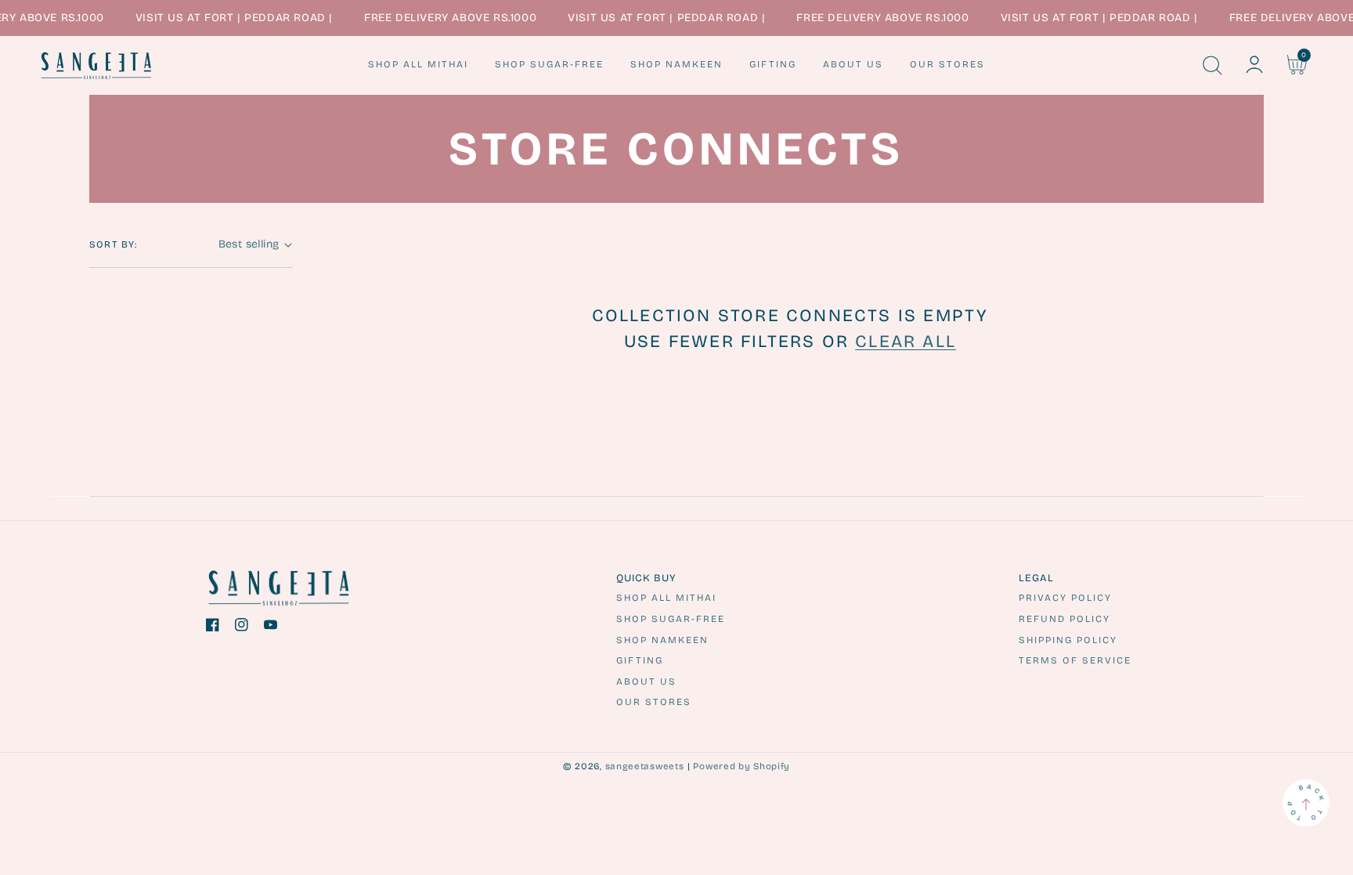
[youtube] (270, 628)
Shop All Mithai (666, 597)
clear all (905, 341)
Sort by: (113, 244)
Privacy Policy (1065, 597)
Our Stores (653, 701)
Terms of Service (1075, 660)
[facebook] (212, 628)
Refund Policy (1064, 618)
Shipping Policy (1068, 640)
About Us (646, 681)
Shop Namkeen (662, 640)
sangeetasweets (644, 766)
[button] (1212, 65)
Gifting (639, 660)
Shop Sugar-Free (670, 618)
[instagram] (241, 628)
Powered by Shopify (741, 766)
